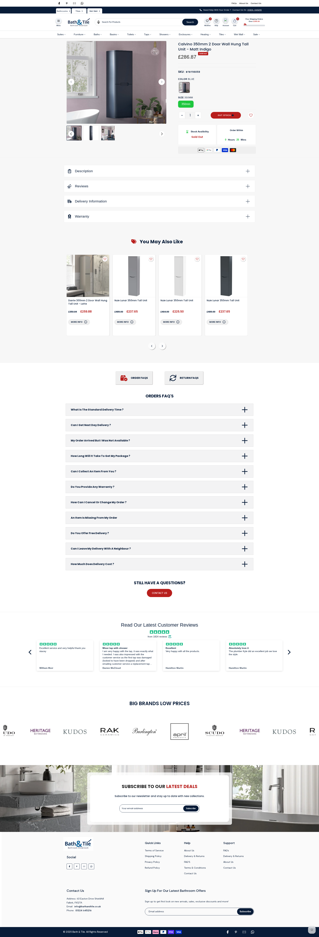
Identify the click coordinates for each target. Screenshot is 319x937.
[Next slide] (162, 82)
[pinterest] (67, 3)
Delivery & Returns (194, 856)
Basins (113, 34)
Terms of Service (154, 850)
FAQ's (226, 850)
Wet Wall (238, 34)
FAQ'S (187, 861)
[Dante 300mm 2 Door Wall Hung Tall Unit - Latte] (88, 276)
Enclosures (184, 34)
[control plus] (198, 115)
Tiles (221, 34)
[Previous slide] (151, 346)
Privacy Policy (152, 861)
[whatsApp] (82, 3)
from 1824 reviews (157, 636)
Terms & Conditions (195, 867)
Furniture (78, 34)
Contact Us (256, 3)
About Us (243, 3)
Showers (163, 34)
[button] (74, 133)
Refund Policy (152, 867)
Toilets (130, 34)
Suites (60, 34)
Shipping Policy (153, 856)
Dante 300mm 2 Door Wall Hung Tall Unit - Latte (87, 302)
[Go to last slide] (71, 82)
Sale (255, 34)
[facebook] (59, 3)
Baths (97, 34)
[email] (74, 3)
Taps (146, 34)
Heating (205, 34)
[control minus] (182, 115)
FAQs (234, 3)
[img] (159, 632)
